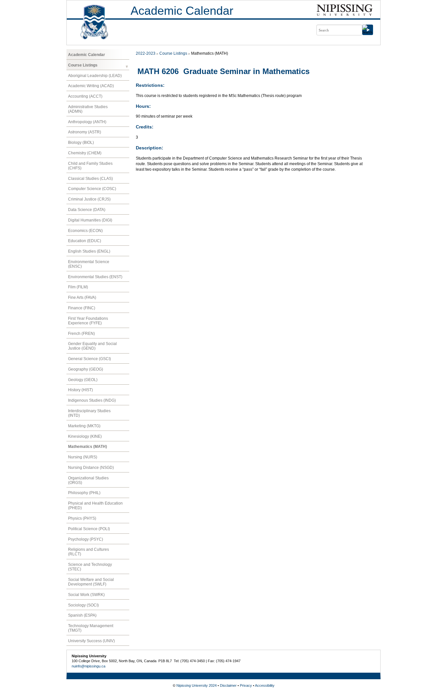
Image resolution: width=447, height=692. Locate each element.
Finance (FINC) (81, 308)
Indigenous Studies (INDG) (92, 400)
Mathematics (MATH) (87, 446)
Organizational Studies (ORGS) (88, 480)
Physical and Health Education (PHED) (95, 505)
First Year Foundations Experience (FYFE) (88, 320)
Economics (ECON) (85, 230)
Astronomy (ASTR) (84, 132)
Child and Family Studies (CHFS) (90, 165)
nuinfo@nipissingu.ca (88, 666)
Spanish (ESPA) (82, 615)
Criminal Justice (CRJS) (89, 199)
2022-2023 (145, 53)
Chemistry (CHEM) (84, 153)
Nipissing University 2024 (196, 685)
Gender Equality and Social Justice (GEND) (92, 346)
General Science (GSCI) (89, 358)
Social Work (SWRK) (86, 594)
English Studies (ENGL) (89, 251)
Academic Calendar (182, 10)
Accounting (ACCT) (85, 96)
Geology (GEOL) (83, 379)
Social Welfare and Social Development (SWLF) (91, 581)
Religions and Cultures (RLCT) (88, 551)
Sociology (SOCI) (83, 605)
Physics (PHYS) (82, 518)
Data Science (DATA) (86, 209)
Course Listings (83, 65)
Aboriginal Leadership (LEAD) (95, 75)
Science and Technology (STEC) (90, 566)
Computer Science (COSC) (92, 188)
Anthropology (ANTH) (87, 122)
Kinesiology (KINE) (85, 436)
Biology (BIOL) (81, 142)
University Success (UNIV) (91, 641)
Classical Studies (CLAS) (90, 178)
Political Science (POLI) (89, 529)
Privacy (246, 685)
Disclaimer (228, 685)
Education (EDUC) (84, 241)
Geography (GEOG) (85, 369)
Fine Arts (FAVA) (82, 297)
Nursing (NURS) (82, 457)
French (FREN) (81, 333)
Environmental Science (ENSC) (88, 264)
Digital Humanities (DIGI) (90, 220)
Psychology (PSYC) (85, 539)
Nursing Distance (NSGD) (91, 467)
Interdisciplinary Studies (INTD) (89, 413)
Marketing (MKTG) (84, 426)
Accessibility (265, 685)
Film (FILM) (78, 287)
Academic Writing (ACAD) (91, 86)
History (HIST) (80, 390)
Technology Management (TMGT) (90, 628)
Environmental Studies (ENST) (95, 277)
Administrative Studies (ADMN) (88, 109)
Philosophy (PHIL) (84, 492)
